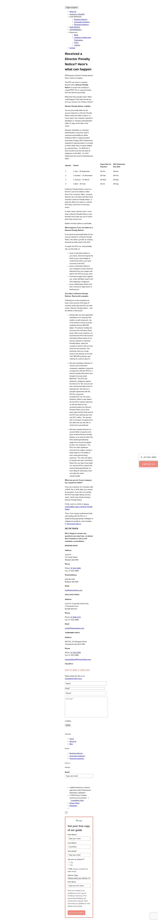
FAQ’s (76, 43)
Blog (71, 744)
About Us (73, 11)
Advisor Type (73, 875)
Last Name (72, 843)
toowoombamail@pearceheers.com (78, 659)
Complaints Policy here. (73, 678)
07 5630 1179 (76, 617)
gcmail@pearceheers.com (74, 628)
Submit (68, 782)
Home (72, 739)
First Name (72, 835)
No (72, 865)
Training (77, 45)
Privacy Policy (75, 803)
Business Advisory (80, 19)
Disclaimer (73, 806)
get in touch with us (74, 524)
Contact (72, 48)
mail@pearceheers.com (73, 590)
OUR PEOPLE (75, 27)
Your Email (72, 851)
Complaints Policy (77, 800)
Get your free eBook (76, 913)
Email (67, 772)
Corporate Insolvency (82, 22)
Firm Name (72, 882)
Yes (72, 862)
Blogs (76, 35)
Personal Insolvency (81, 24)
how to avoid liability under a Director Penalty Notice (78, 506)
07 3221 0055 (76, 568)
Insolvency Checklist (77, 14)
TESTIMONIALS (75, 30)
